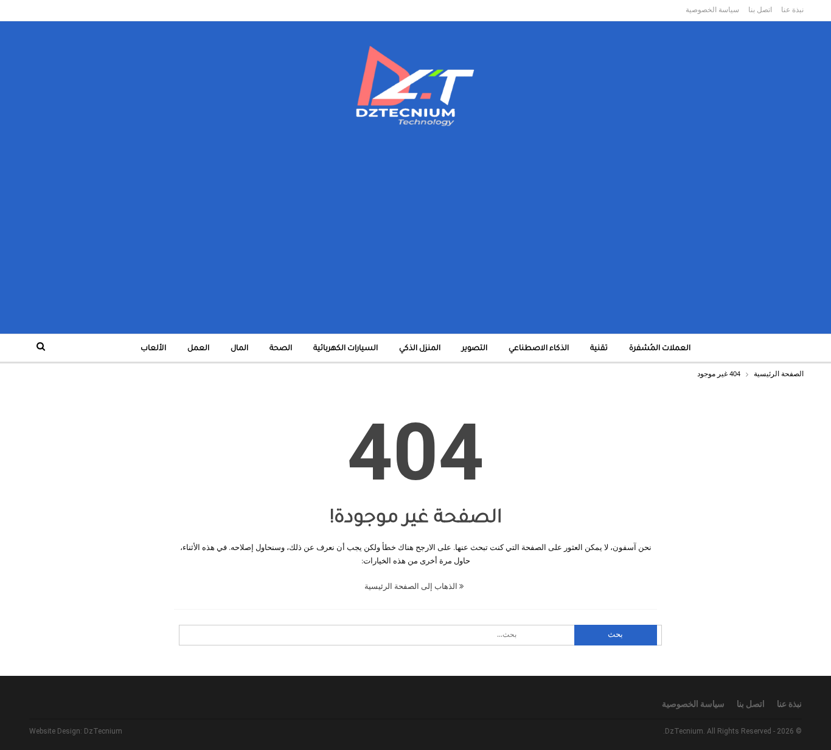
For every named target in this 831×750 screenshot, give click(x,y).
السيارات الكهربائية (345, 349)
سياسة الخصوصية (712, 9)
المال (239, 349)
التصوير (474, 349)
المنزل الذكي (419, 349)
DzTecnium (103, 731)
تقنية (599, 349)
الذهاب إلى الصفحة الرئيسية (411, 587)
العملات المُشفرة (659, 349)
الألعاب (153, 349)
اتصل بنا (760, 9)
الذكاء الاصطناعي (539, 349)
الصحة (280, 349)
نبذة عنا (792, 9)
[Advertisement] (415, 218)
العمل (198, 349)
